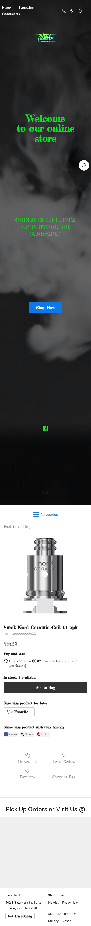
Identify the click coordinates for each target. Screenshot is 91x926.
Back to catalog (17, 526)
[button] (19, 711)
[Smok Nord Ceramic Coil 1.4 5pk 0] (45, 576)
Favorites (27, 777)
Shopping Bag (63, 777)
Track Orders (64, 761)
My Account (27, 761)
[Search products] (84, 165)
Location (26, 7)
